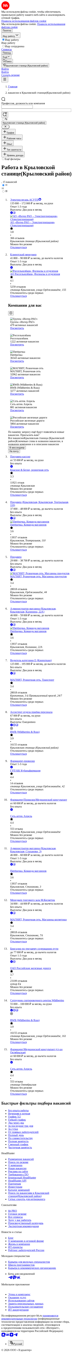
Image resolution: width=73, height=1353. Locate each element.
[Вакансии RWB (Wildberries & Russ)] (40, 1017)
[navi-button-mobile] (4, 79)
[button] (5, 68)
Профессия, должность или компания (23, 103)
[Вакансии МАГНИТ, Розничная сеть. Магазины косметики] (40, 916)
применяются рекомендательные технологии (29, 1317)
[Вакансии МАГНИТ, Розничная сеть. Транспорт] (40, 676)
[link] (7, 61)
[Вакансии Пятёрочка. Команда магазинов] (40, 521)
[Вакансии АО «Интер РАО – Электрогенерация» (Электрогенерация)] (40, 218)
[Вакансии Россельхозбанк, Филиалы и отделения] (40, 271)
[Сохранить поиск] (4, 115)
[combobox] (17, 107)
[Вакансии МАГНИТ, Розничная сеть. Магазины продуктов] (40, 573)
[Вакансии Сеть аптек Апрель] (40, 813)
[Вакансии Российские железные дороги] (40, 965)
